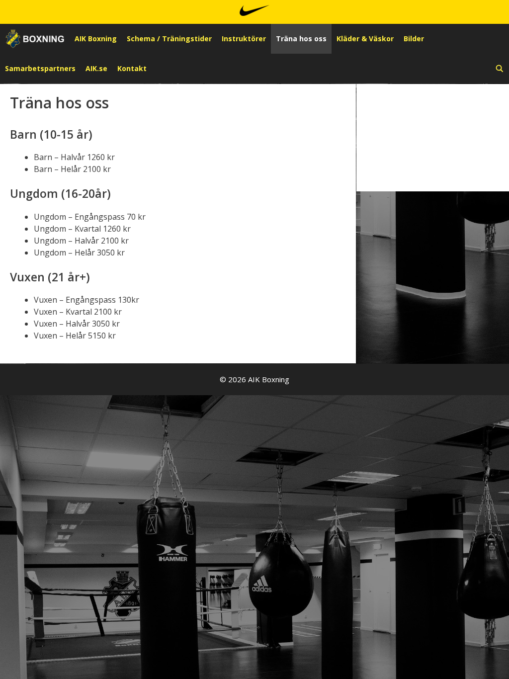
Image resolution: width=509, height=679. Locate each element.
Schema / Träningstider (169, 38)
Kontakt (132, 68)
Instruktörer (244, 38)
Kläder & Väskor (365, 38)
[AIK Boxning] (35, 39)
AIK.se (96, 68)
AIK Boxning (96, 38)
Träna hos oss (301, 38)
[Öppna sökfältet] (499, 69)
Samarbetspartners (40, 68)
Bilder (414, 38)
